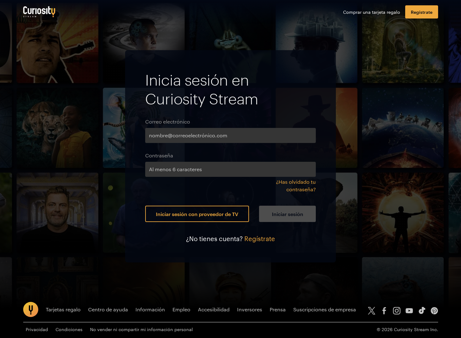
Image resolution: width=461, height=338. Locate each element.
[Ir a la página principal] (39, 11)
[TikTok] (422, 310)
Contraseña (159, 155)
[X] (371, 310)
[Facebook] (384, 310)
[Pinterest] (434, 310)
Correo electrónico (167, 121)
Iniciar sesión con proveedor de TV (197, 213)
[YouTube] (409, 310)
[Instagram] (396, 310)
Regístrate (421, 12)
